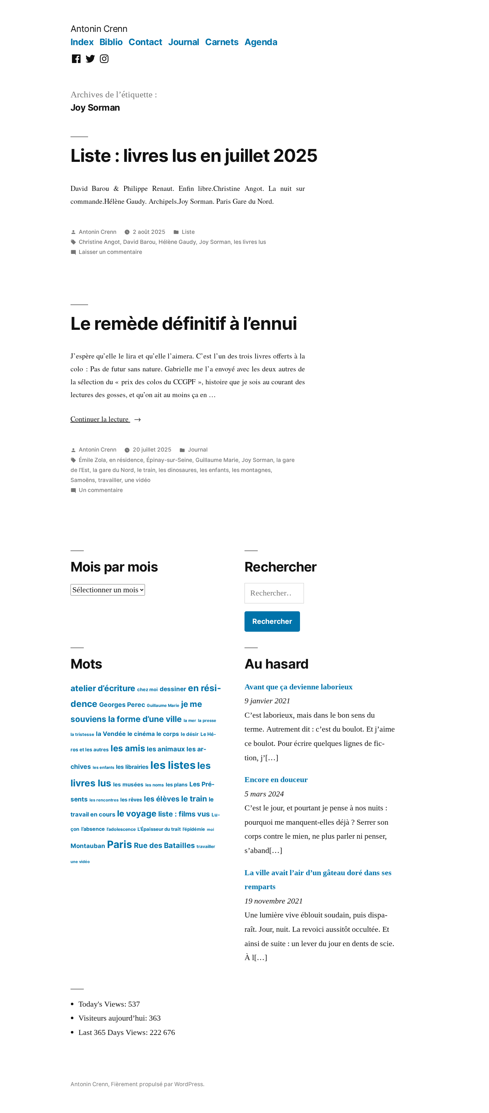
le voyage (136, 813)
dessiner (173, 689)
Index (82, 42)
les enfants (214, 470)
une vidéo (137, 480)
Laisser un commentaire (110, 252)
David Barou (139, 241)
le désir (190, 734)
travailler (109, 480)
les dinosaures (178, 470)
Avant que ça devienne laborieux (299, 687)
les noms (154, 784)
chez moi (147, 689)
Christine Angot (99, 241)
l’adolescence (121, 829)
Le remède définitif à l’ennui (184, 323)
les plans (177, 784)
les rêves (131, 799)
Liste (188, 231)
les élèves (161, 798)
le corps (167, 734)
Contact (146, 42)
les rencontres (103, 800)
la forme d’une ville (145, 719)
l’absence (93, 829)
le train (146, 470)
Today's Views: (103, 1004)
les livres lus (250, 241)
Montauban (88, 845)
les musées (128, 784)
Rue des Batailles (164, 845)
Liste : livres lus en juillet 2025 (194, 155)
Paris (119, 844)
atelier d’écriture (103, 688)
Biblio (111, 42)
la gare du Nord (113, 470)
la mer (190, 720)
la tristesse (82, 734)
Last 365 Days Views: (114, 1032)
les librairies (132, 766)
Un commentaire (101, 490)
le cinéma (141, 733)
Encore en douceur (276, 780)
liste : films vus (184, 814)
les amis (128, 748)
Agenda (261, 42)
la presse (207, 720)
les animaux (166, 749)
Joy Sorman (215, 241)
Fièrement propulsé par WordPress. (157, 1084)
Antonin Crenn (99, 28)
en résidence (126, 460)
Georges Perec (122, 704)
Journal (183, 42)
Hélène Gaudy (177, 241)
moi (210, 829)
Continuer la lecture (106, 419)
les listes (172, 765)
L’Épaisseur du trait (159, 829)
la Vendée (111, 733)
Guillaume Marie (216, 460)
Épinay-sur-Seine (169, 460)
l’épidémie (194, 829)
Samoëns (83, 480)
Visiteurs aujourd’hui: (113, 1018)
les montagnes (251, 470)
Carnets (222, 42)
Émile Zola (92, 460)
